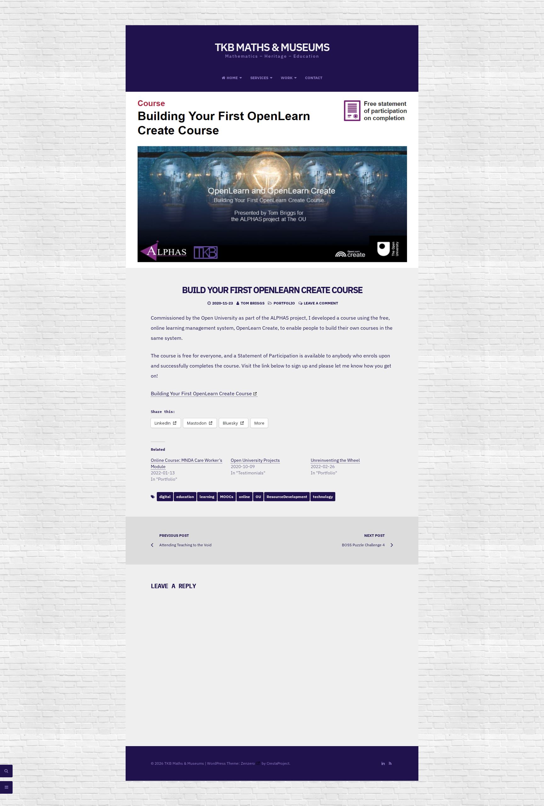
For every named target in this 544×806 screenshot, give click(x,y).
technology (323, 496)
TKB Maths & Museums (272, 47)
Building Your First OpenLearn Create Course (201, 393)
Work (286, 77)
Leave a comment (321, 303)
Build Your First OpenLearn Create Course (272, 290)
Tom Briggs (252, 303)
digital (165, 496)
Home (232, 77)
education (185, 496)
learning (207, 496)
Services (259, 77)
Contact (313, 77)
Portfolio (284, 303)
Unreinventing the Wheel (335, 460)
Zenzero (248, 763)
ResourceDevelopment (287, 496)
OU (258, 496)
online (244, 496)
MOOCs (226, 496)
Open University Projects (255, 460)
